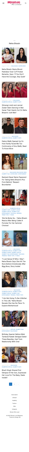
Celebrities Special (7, 102)
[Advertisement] (14, 23)
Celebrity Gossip (15, 210)
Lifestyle (14, 397)
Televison (13, 213)
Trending (19, 213)
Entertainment (22, 174)
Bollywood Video (22, 172)
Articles (13, 329)
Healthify (14, 400)
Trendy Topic (5, 214)
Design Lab (17, 417)
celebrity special (6, 211)
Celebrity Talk (6, 174)
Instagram (14, 409)
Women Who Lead (14, 412)
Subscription (14, 394)
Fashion (14, 403)
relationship (14, 331)
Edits (14, 406)
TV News (12, 214)
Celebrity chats (17, 102)
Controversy (22, 66)
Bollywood (14, 66)
